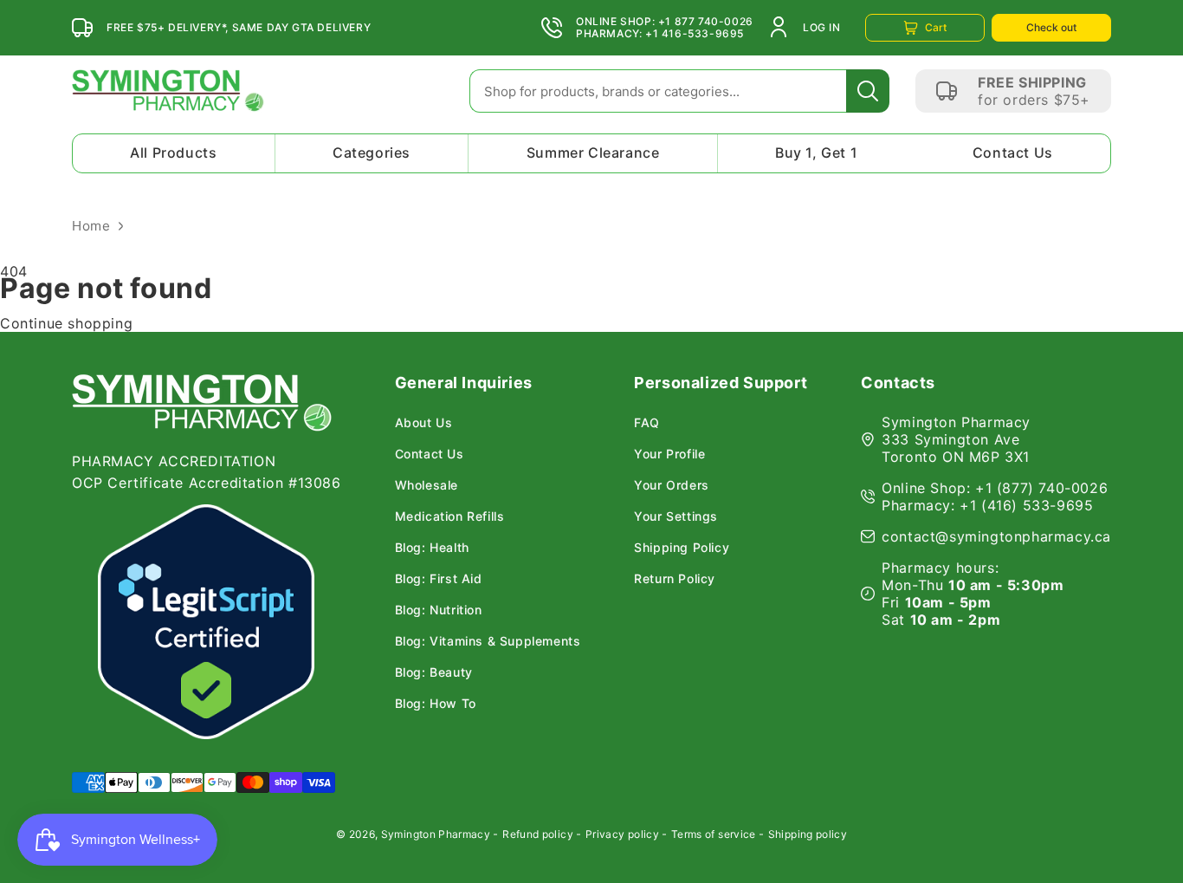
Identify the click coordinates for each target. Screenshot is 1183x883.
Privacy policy (622, 834)
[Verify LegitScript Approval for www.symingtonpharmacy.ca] (206, 621)
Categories (371, 152)
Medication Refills (450, 516)
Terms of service (713, 834)
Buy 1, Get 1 (816, 152)
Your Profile (669, 454)
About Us (424, 423)
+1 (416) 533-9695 (1026, 505)
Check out (1051, 27)
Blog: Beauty (434, 672)
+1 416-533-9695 (694, 34)
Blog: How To (435, 704)
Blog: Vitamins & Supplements (488, 641)
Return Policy (674, 579)
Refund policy (537, 834)
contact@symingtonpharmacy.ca (996, 536)
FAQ (647, 423)
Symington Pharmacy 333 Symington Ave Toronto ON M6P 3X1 (956, 439)
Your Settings (676, 516)
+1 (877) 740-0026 (1041, 488)
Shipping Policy (681, 548)
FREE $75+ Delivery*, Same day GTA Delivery (239, 28)
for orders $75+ (1034, 99)
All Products (173, 152)
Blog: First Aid (438, 579)
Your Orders (671, 485)
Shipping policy (807, 834)
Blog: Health (432, 548)
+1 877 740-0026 (705, 22)
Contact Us (1013, 152)
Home (91, 226)
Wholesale (426, 485)
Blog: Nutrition (438, 610)
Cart (936, 27)
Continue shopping (66, 323)
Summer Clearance (593, 152)
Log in (822, 27)
